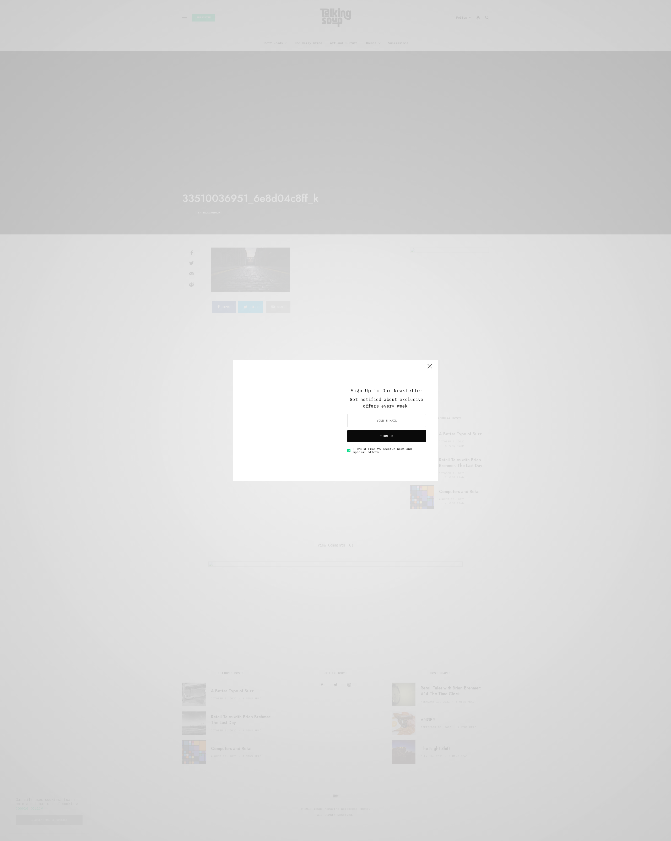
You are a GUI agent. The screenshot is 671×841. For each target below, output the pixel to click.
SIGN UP (386, 436)
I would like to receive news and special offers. (382, 450)
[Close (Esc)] (430, 368)
